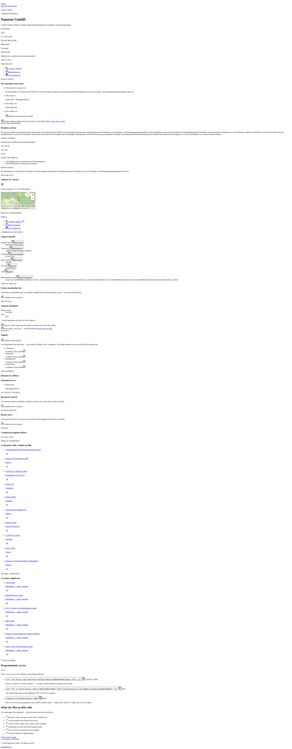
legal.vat (13, 266)
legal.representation (25, 277)
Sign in (3, 6)
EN (4, 4)
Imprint (3, 747)
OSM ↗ (4, 217)
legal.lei (9, 272)
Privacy (9, 747)
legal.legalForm (18, 248)
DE (2, 4)
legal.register (19, 242)
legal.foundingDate (17, 254)
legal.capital (18, 260)
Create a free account (57, 121)
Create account (11, 6)
